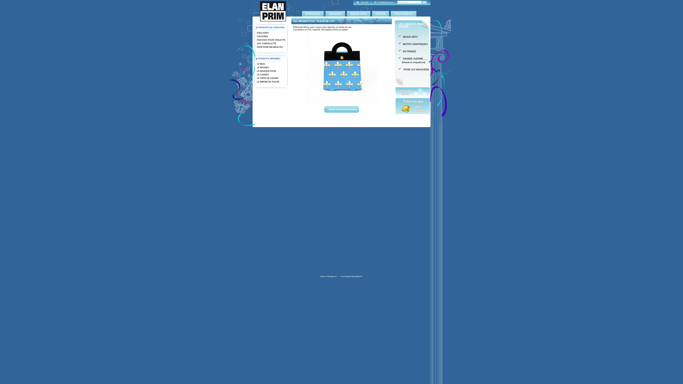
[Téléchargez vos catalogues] (413, 109)
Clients (380, 13)
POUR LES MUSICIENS (415, 69)
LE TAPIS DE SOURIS (267, 78)
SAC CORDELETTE (266, 43)
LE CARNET (262, 74)
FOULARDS (262, 33)
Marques (335, 13)
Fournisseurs (403, 13)
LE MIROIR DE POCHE (267, 82)
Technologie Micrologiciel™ (352, 276)
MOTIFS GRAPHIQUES (415, 44)
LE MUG (260, 64)
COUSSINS (262, 36)
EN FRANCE (409, 51)
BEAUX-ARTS (410, 37)
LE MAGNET (262, 67)
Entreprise (313, 13)
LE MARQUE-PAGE (266, 71)
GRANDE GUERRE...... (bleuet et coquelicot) (414, 60)
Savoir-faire (359, 13)
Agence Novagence (328, 276)
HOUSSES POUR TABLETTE (270, 40)
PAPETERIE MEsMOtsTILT (269, 47)
